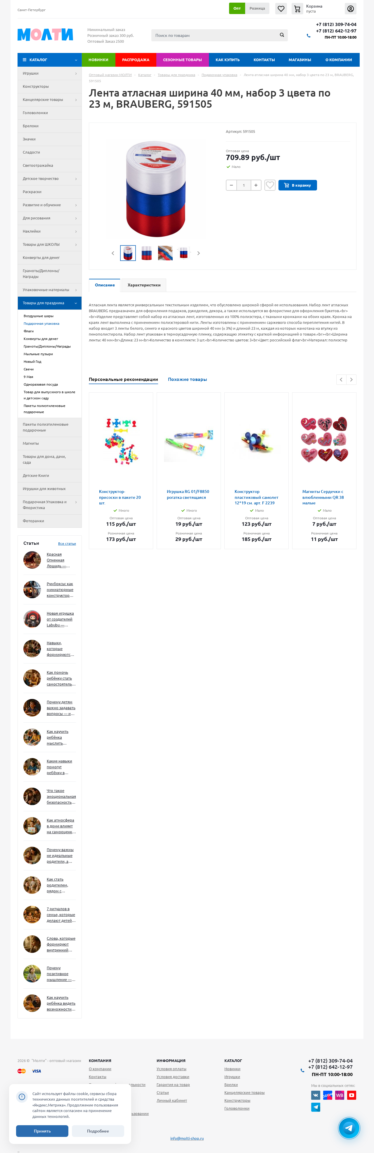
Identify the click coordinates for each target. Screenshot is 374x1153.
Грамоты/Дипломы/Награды (41, 274)
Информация (171, 1061)
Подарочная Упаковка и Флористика (45, 505)
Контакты (264, 60)
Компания (100, 1061)
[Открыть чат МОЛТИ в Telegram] (349, 1128)
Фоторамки (33, 521)
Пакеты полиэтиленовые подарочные (45, 427)
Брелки (231, 1084)
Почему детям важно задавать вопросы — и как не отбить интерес (61, 708)
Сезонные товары (182, 60)
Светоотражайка (38, 165)
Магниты (31, 443)
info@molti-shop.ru (187, 1138)
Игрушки (31, 73)
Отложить (270, 185)
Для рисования (36, 218)
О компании (338, 60)
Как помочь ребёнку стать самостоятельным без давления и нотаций (61, 678)
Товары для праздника (43, 303)
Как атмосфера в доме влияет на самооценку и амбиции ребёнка (60, 826)
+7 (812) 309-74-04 (336, 24)
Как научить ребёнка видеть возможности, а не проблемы (61, 1003)
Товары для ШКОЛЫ (41, 244)
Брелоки (31, 126)
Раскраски (32, 192)
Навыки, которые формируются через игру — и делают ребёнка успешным (60, 649)
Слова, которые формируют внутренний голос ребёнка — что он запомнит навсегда (61, 944)
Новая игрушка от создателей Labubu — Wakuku (60, 619)
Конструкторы (36, 86)
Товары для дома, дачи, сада (44, 459)
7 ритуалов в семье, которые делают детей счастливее (61, 915)
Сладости (31, 152)
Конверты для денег (41, 257)
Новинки (98, 60)
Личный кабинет (172, 1100)
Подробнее (98, 1131)
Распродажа (135, 60)
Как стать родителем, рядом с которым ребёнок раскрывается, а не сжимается (61, 885)
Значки (29, 139)
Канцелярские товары (43, 99)
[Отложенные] (281, 8)
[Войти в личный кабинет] (350, 8)
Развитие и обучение (42, 205)
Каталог (38, 60)
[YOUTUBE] (351, 1095)
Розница (257, 8)
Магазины (300, 60)
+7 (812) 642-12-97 (336, 30)
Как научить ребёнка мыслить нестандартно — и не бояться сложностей (60, 737)
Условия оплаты (171, 1069)
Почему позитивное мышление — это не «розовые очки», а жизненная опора (59, 974)
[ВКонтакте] (315, 1095)
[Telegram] (315, 1107)
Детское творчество (41, 178)
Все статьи (67, 543)
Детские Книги (36, 475)
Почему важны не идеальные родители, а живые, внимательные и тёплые (60, 856)
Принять (42, 1131)
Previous (113, 253)
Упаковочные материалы (46, 290)
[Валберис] (339, 1095)
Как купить (228, 60)
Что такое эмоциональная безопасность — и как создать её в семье (61, 796)
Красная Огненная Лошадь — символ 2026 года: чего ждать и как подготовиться (60, 560)
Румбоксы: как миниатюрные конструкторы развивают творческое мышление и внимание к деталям (60, 590)
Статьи (163, 1092)
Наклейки (32, 231)
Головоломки (35, 113)
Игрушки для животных (44, 489)
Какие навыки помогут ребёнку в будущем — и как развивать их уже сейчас (59, 767)
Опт (237, 8)
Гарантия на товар (173, 1084)
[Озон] (327, 1095)
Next (198, 253)
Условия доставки (173, 1077)
